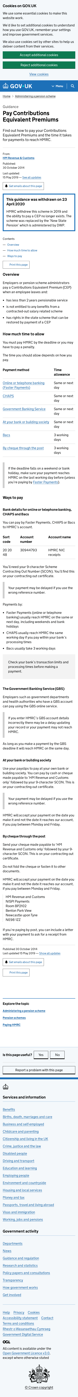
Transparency (13, 1280)
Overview (13, 244)
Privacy (18, 1312)
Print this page (18, 264)
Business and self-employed (23, 1124)
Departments (12, 1243)
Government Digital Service (23, 1334)
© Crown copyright (39, 1387)
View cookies (39, 74)
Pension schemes (14, 1018)
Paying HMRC (11, 1024)
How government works (20, 1287)
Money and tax (13, 1197)
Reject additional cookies (39, 65)
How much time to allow (22, 250)
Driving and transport (18, 1161)
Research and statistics (20, 1265)
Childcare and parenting (21, 1131)
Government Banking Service (24, 409)
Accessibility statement (20, 1318)
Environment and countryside (24, 1183)
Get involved (12, 1295)
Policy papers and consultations (26, 1273)
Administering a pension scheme (35, 96)
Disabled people (15, 1153)
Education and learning (20, 1168)
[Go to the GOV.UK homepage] (17, 86)
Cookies (34, 1312)
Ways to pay (14, 256)
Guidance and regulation (21, 1258)
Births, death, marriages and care (27, 1117)
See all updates (31, 177)
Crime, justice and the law (22, 1146)
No (60, 1055)
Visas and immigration (19, 1212)
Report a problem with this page (39, 1070)
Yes (43, 1055)
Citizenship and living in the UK (25, 1139)
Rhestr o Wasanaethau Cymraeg (26, 1329)
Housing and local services (22, 1190)
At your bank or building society (26, 422)
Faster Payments (45, 482)
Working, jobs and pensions (23, 1219)
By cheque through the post (23, 448)
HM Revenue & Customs (18, 158)
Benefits (9, 1109)
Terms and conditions (18, 1323)
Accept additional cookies (39, 55)
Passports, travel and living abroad (28, 1205)
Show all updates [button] (49, 953)
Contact (47, 1318)
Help (6, 1312)
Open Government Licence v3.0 (26, 1353)
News (7, 1251)
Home (6, 96)
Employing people (16, 1175)
